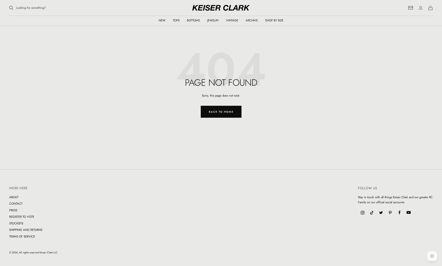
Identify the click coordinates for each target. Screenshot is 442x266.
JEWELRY (213, 20)
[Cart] (430, 8)
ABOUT (13, 197)
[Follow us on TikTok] (371, 212)
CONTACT (16, 203)
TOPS (176, 20)
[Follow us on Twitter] (381, 212)
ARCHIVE (252, 20)
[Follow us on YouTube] (408, 212)
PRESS (13, 210)
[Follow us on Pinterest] (390, 212)
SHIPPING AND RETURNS (25, 230)
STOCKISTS (16, 223)
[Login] (421, 8)
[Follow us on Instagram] (362, 212)
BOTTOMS (193, 20)
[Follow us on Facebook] (399, 212)
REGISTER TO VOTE (21, 217)
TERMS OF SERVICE (22, 236)
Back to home (221, 112)
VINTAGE (232, 20)
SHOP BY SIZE (274, 20)
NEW (162, 20)
